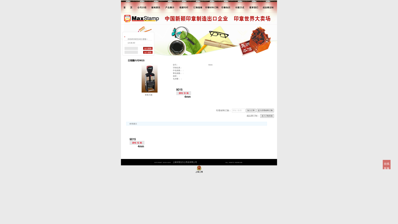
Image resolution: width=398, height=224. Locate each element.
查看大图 (148, 95)
